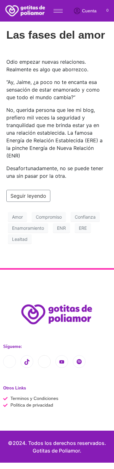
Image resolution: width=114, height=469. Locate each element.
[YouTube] (61, 361)
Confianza (85, 217)
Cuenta (89, 10)
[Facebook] (44, 361)
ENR (61, 228)
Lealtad (20, 239)
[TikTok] (27, 361)
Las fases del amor (55, 35)
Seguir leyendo (28, 196)
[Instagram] (9, 361)
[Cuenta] (77, 11)
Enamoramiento (28, 228)
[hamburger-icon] (58, 11)
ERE (83, 228)
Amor (17, 217)
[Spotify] (79, 361)
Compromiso (49, 217)
